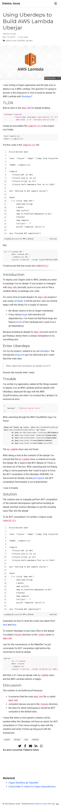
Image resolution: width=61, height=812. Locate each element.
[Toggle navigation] (55, 3)
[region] (30, 192)
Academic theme (41, 804)
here (5, 624)
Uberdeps (26, 96)
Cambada (18, 301)
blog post (20, 354)
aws (15, 40)
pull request (38, 478)
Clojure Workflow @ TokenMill (23, 782)
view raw (53, 239)
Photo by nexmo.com (52, 78)
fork (20, 322)
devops (29, 40)
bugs (24, 314)
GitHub (30, 239)
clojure (8, 40)
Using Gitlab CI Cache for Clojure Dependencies (32, 786)
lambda (21, 40)
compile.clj (8, 239)
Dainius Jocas (11, 3)
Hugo (53, 804)
